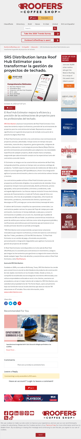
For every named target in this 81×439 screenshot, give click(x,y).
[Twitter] (11, 413)
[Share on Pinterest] (19, 303)
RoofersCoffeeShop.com (12, 47)
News (37, 24)
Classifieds (8, 24)
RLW (30, 24)
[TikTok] (11, 418)
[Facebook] (6, 413)
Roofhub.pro (21, 259)
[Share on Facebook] (6, 303)
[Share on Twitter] (10, 303)
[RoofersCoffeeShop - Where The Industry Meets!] (40, 8)
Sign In (34, 18)
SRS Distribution (10, 124)
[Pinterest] (27, 413)
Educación (34, 47)
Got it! (40, 435)
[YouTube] (32, 413)
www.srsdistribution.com (13, 292)
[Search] (55, 28)
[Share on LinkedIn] (15, 303)
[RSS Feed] (6, 418)
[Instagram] (22, 413)
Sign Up (69, 86)
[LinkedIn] (16, 413)
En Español (25, 47)
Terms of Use (51, 425)
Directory (20, 24)
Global (55, 24)
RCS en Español (67, 24)
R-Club (46, 24)
